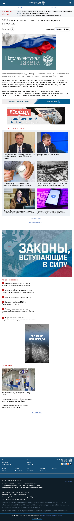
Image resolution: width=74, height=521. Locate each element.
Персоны (42, 468)
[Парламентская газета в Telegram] (66, 464)
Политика (5, 460)
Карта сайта (68, 481)
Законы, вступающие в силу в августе (18, 297)
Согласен (37, 518)
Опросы (17, 468)
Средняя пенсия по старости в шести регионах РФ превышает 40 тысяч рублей (43, 11)
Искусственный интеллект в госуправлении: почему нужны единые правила (18, 319)
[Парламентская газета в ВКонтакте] (64, 464)
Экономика (30, 460)
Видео (4, 468)
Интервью (30, 470)
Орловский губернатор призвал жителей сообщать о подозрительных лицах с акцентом (18, 291)
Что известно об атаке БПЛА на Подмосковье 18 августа (14, 303)
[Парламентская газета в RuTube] (70, 464)
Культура (30, 464)
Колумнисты (43, 470)
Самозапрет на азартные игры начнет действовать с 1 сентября (15, 407)
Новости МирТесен (35, 223)
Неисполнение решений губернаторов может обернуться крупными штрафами (17, 400)
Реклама (17, 475)
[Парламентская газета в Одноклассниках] (68, 464)
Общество (5, 462)
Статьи (19, 7)
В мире (29, 462)
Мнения (54, 468)
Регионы (4, 470)
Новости (54, 7)
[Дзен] (66, 29)
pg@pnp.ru (22, 499)
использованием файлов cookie (51, 515)
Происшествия (6, 464)
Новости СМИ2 (36, 219)
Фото (28, 468)
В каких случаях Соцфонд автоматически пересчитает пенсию (38, 16)
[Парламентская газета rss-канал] (62, 464)
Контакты (5, 475)
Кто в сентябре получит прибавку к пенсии (31, 13)
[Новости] (59, 29)
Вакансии (30, 475)
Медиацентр (18, 470)
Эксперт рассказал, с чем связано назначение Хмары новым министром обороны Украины (18, 311)
